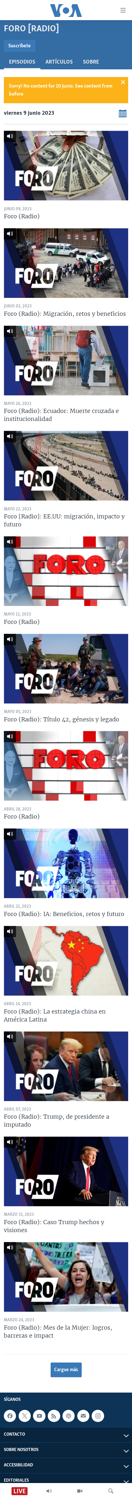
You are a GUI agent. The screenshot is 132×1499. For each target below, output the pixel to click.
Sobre (91, 62)
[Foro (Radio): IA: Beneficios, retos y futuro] (66, 863)
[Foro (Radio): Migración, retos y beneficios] (66, 263)
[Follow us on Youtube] (39, 1416)
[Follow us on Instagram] (98, 1416)
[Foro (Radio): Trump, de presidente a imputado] (66, 1066)
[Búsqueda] (110, 1491)
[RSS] (54, 1416)
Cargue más (66, 1369)
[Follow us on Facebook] (10, 1416)
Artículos (59, 62)
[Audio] (49, 1491)
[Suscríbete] (83, 1416)
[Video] (79, 1491)
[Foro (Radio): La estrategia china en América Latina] (66, 961)
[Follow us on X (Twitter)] (25, 1416)
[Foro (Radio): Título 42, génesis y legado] (66, 668)
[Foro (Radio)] (66, 165)
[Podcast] (68, 1416)
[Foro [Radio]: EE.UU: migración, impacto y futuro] (66, 466)
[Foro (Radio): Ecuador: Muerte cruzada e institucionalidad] (66, 360)
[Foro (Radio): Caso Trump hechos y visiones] (66, 1171)
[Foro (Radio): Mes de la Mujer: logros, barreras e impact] (66, 1277)
